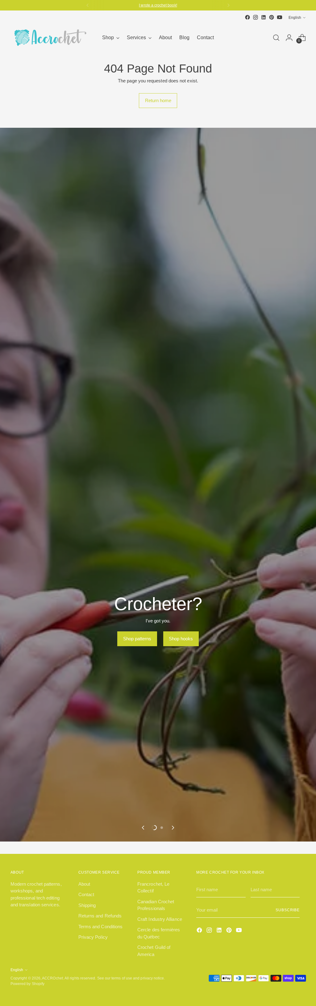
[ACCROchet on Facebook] (247, 17)
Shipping (87, 905)
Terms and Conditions (100, 926)
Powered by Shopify (27, 984)
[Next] (228, 5)
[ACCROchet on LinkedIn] (263, 17)
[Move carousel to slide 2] (161, 827)
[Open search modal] (276, 37)
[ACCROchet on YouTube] (279, 17)
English (295, 17)
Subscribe (288, 910)
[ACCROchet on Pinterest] (271, 17)
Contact (86, 894)
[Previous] (87, 5)
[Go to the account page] (289, 37)
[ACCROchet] (49, 38)
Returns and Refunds (100, 915)
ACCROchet (52, 978)
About (84, 884)
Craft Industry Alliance (159, 919)
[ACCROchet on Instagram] (255, 17)
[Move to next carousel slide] (172, 828)
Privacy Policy (93, 937)
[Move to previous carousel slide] (143, 828)
